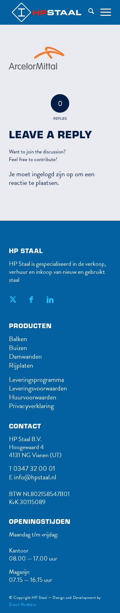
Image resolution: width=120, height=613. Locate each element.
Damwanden (25, 356)
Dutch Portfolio (22, 605)
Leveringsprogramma (36, 379)
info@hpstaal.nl (35, 477)
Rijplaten (21, 365)
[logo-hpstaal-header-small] (60, 12)
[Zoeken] (88, 12)
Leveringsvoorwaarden (38, 388)
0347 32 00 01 (34, 468)
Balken (18, 339)
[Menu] (102, 12)
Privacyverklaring (31, 406)
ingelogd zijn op (52, 174)
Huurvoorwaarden (32, 397)
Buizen (18, 348)
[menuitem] (88, 12)
